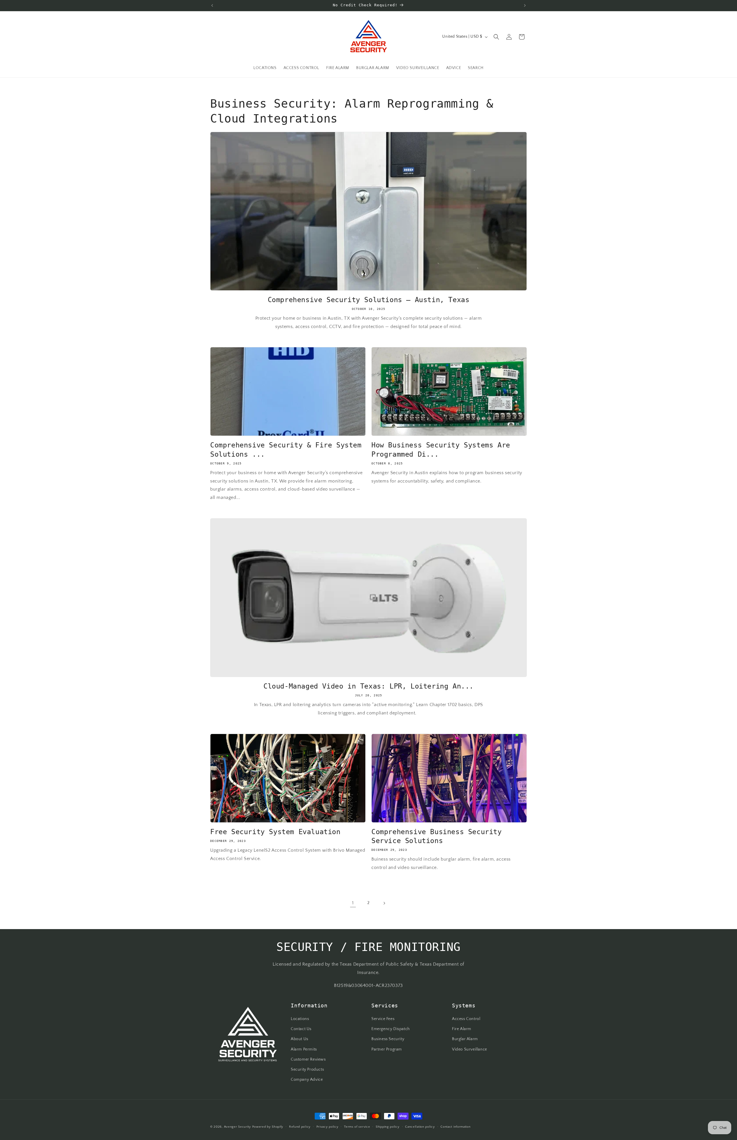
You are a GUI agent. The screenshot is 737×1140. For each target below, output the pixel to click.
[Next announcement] (524, 5)
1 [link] (353, 902)
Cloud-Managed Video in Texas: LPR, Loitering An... (368, 686)
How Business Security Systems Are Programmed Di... (440, 449)
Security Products (307, 1069)
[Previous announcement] (212, 5)
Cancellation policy (420, 1126)
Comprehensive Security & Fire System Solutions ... (286, 449)
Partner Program (386, 1049)
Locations (300, 1019)
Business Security (387, 1039)
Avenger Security (237, 1126)
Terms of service (357, 1126)
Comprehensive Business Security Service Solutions (436, 836)
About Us (299, 1039)
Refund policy (300, 1126)
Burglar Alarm (465, 1039)
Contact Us (301, 1029)
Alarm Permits (304, 1049)
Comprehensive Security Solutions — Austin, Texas (369, 300)
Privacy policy (327, 1126)
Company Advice (307, 1080)
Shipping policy (388, 1126)
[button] (496, 36)
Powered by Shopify (268, 1126)
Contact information (455, 1126)
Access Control (466, 1019)
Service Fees (382, 1019)
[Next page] (384, 903)
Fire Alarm (461, 1029)
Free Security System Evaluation (275, 832)
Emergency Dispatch (390, 1029)
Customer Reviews (308, 1059)
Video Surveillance (469, 1049)
